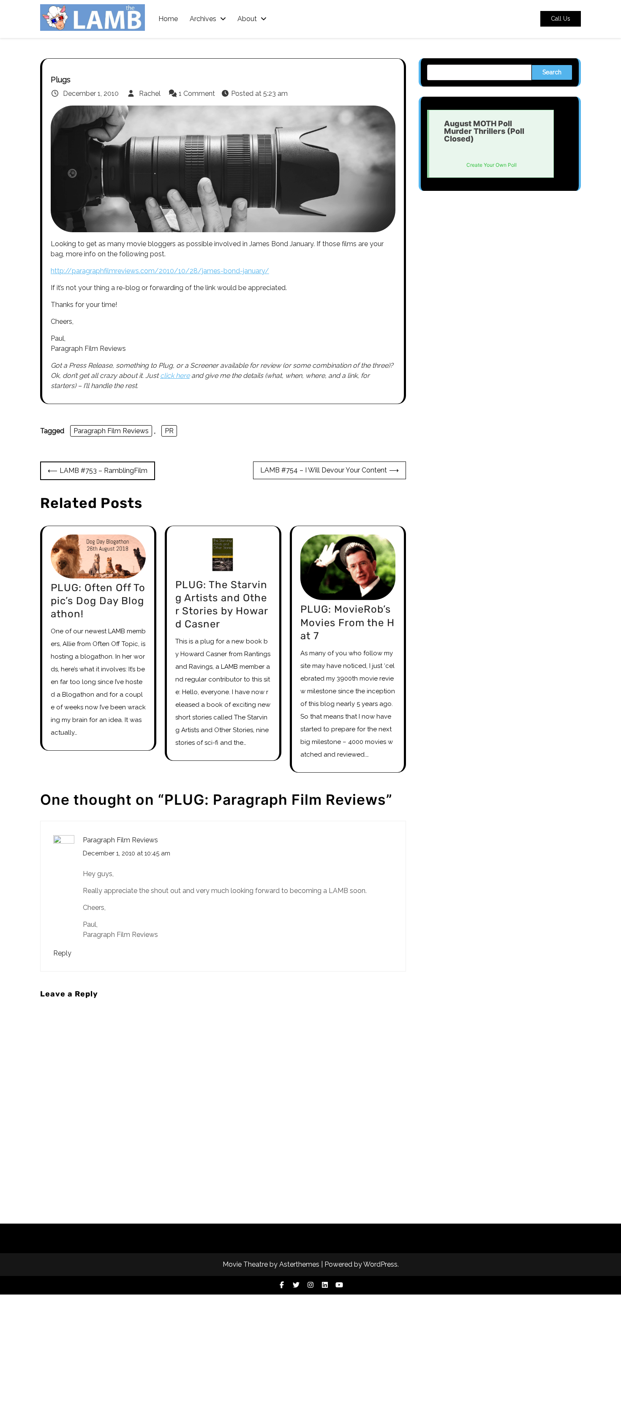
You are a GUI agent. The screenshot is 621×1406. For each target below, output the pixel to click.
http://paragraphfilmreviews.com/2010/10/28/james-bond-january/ (160, 271)
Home (168, 19)
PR (169, 431)
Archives (203, 19)
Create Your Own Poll (491, 165)
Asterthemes (299, 1264)
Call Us (560, 19)
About (247, 19)
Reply (62, 953)
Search (551, 72)
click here (175, 376)
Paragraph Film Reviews (111, 431)
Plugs (61, 79)
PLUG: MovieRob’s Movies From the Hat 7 (347, 622)
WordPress (380, 1264)
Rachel (149, 94)
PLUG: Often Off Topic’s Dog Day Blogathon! (98, 601)
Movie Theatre (245, 1264)
